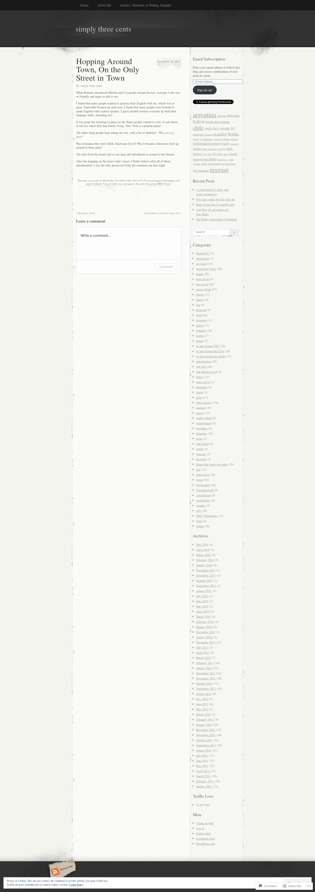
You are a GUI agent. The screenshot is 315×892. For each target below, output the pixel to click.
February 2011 (205, 781)
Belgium (233, 115)
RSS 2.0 (162, 183)
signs (199, 439)
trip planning (201, 170)
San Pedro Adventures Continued (216, 219)
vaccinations (203, 495)
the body (201, 459)
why (198, 511)
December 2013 (205, 642)
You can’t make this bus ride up (215, 199)
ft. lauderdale (206, 139)
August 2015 (204, 591)
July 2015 (202, 596)
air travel (201, 264)
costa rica (211, 128)
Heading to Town (85, 213)
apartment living (206, 269)
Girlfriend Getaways (207, 143)
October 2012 (204, 683)
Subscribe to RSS (62, 872)
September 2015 (206, 586)
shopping (201, 433)
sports (199, 449)
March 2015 (203, 617)
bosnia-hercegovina (217, 121)
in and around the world (210, 356)
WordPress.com (205, 844)
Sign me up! (204, 90)
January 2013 (204, 668)
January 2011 (204, 786)
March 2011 (203, 776)
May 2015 (202, 606)
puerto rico (223, 159)
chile (198, 127)
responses (201, 428)
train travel (202, 475)
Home (84, 5)
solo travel (202, 444)
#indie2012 (203, 253)
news (199, 397)
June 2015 (202, 601)
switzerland (214, 164)
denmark (208, 134)
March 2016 (203, 555)
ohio (225, 154)
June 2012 (202, 704)
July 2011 (202, 755)
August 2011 (204, 750)
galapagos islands (221, 139)
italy (226, 143)
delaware (198, 134)
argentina (204, 114)
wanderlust (202, 500)
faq (198, 305)
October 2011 (204, 740)
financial (201, 310)
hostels (200, 336)
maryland (212, 149)
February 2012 (205, 719)
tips (198, 469)
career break (203, 289)
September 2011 (206, 745)
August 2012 (204, 694)
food (198, 315)
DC (233, 128)
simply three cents (91, 86)
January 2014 (204, 637)
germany (234, 139)
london (197, 149)
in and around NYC (208, 346)
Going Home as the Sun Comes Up (162, 213)
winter (200, 526)
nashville (222, 149)
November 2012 (206, 678)
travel (199, 480)
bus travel (202, 284)
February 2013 (205, 663)
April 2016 (202, 550)
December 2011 (205, 730)
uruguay (171, 180)
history (200, 325)
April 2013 (202, 653)
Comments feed (205, 838)
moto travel (203, 382)
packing (201, 408)
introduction (203, 361)
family (200, 300)
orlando (232, 154)
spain (204, 164)
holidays (201, 330)
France (196, 139)
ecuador (220, 134)
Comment (166, 266)
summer (201, 454)
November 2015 (206, 575)
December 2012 (205, 673)
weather (201, 505)
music (199, 392)
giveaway (201, 320)
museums (201, 387)
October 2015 (204, 581)
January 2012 (204, 725)
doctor (200, 294)
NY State (217, 154)
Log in (200, 828)
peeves (200, 413)
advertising (202, 258)
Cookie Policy (76, 884)
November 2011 (206, 735)
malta (204, 149)
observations (203, 403)
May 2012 (202, 709)
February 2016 (205, 560)
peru (213, 158)
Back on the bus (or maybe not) (215, 204)
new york (207, 154)
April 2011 (202, 771)
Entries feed (203, 833)
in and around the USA (210, 351)
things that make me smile (212, 464)
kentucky (235, 143)
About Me (104, 5)
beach (99, 183)
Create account (205, 823)
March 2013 (203, 658)
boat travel (202, 279)
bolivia (198, 121)
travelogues (203, 485)
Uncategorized (204, 490)
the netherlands (229, 163)
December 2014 (205, 632)
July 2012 (202, 699)
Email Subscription (209, 59)
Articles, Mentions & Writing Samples (145, 5)
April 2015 (202, 611)
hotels (199, 341)
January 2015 (204, 627)
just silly (201, 367)
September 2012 (206, 689)
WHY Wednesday (207, 516)
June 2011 (202, 761)
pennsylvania (200, 159)
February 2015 (205, 622)
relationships (203, 423)
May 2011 (202, 766)
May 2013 (202, 647)
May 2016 (202, 544)
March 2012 (203, 714)
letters (199, 377)
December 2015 (205, 570)
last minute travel (206, 372)
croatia (224, 128)
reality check (204, 418)
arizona (221, 115)
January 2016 (204, 565)
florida (233, 134)
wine (199, 521)
